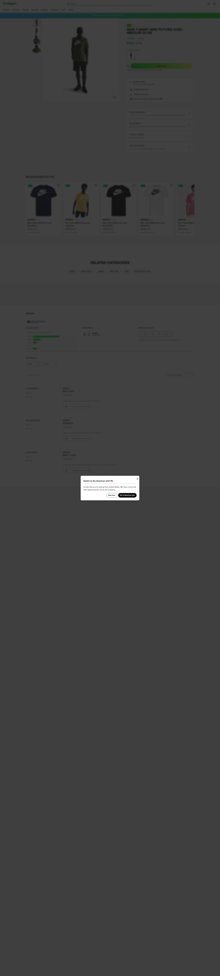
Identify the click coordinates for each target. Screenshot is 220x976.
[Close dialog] (137, 479)
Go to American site (127, 495)
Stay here (111, 495)
